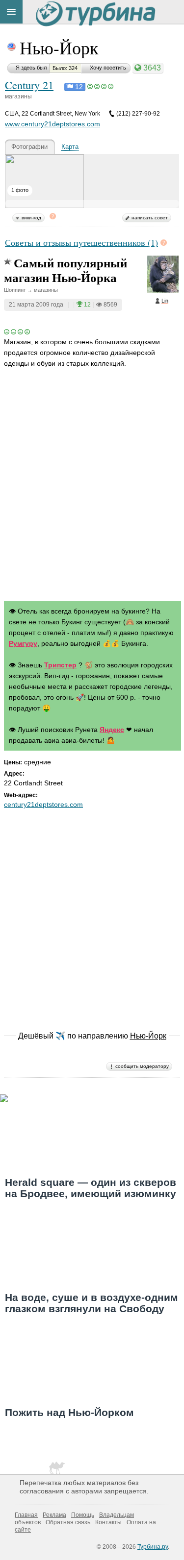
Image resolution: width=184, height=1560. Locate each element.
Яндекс (112, 729)
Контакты (108, 1522)
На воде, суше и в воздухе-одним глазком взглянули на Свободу (91, 1303)
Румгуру (23, 643)
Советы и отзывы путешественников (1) (81, 242)
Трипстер (60, 665)
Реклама (54, 1515)
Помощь (82, 1515)
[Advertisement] (92, 494)
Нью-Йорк (59, 47)
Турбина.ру (152, 1546)
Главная (26, 1515)
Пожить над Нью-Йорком (69, 1412)
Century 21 (29, 84)
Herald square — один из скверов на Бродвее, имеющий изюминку (90, 1188)
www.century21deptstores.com (52, 124)
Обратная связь (68, 1522)
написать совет (149, 217)
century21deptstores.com (43, 804)
